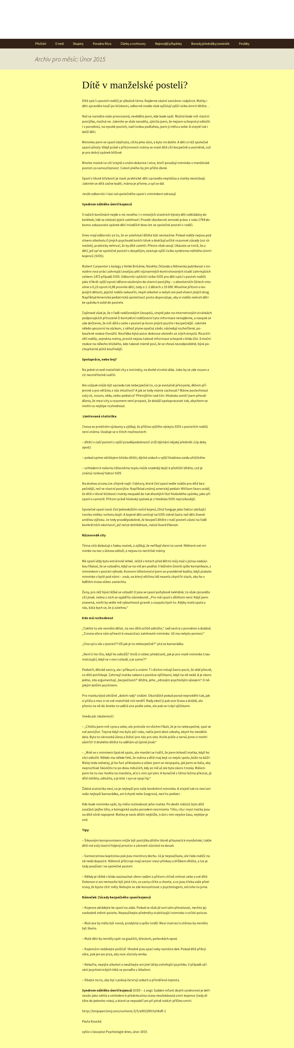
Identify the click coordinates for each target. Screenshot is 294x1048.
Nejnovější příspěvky (168, 44)
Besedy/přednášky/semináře (210, 44)
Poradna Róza (102, 44)
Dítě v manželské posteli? (135, 85)
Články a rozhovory (133, 44)
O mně (59, 44)
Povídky (244, 44)
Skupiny (78, 44)
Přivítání (40, 44)
